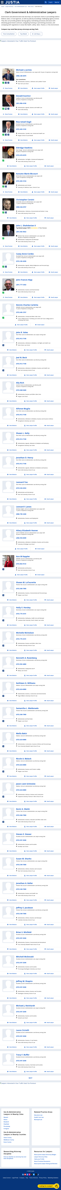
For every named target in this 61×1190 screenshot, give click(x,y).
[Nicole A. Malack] (8, 763)
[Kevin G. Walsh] (8, 814)
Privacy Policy (43, 1177)
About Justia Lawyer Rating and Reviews (45, 1163)
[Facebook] (27, 1174)
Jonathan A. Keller (24, 883)
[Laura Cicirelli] (8, 1035)
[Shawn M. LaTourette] (8, 587)
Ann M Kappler (23, 556)
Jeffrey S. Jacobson (24, 907)
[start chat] (56, 1186)
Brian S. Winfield (23, 932)
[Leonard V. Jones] (8, 511)
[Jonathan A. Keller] (8, 888)
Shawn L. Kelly (22, 433)
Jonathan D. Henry (24, 457)
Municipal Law (38, 1119)
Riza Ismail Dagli (23, 121)
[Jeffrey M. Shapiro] (8, 986)
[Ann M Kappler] (8, 561)
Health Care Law (39, 1117)
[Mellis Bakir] (8, 738)
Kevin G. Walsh (23, 809)
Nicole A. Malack (23, 758)
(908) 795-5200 (21, 514)
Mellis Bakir (21, 733)
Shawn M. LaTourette (26, 582)
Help (27, 1177)
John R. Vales (22, 332)
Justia (2, 6)
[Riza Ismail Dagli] (8, 126)
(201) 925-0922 (21, 232)
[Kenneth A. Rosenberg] (8, 663)
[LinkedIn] (23, 1174)
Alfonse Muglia (23, 408)
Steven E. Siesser (23, 834)
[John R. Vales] (8, 337)
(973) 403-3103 (21, 129)
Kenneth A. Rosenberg (26, 658)
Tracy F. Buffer (22, 1054)
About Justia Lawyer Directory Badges (45, 1154)
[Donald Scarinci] (8, 101)
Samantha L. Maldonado (27, 708)
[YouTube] (25, 1174)
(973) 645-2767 (21, 312)
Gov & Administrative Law (21, 6)
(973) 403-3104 (21, 181)
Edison (5, 1119)
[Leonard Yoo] (8, 487)
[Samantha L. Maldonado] (8, 713)
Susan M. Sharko (23, 858)
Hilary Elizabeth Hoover (27, 530)
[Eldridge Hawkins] (8, 152)
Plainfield (6, 1124)
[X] (36, 1174)
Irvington (6, 1128)
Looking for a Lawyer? (46, 1186)
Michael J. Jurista (24, 70)
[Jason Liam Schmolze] (8, 788)
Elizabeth (6, 1122)
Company (21, 1177)
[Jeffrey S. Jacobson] (8, 912)
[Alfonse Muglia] (8, 413)
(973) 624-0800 (21, 689)
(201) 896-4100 (21, 103)
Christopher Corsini (25, 199)
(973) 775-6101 (21, 614)
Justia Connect (7, 1177)
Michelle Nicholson (25, 632)
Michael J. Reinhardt (25, 1005)
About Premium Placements (42, 1161)
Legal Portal (15, 1177)
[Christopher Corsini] (8, 204)
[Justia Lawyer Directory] (12, 2)
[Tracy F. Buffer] (8, 1059)
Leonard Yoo (22, 482)
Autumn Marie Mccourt (27, 173)
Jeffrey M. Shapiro (24, 981)
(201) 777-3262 (21, 285)
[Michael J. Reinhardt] (8, 1010)
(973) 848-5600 (21, 390)
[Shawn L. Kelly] (8, 438)
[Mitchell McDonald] (8, 961)
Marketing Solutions (53, 1177)
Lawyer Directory (9, 6)
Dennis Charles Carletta (27, 305)
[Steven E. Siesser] (8, 839)
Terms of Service (33, 1177)
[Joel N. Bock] (8, 362)
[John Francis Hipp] (8, 284)
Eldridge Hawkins (24, 147)
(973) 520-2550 (21, 488)
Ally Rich (20, 382)
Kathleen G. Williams (25, 683)
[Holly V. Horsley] (8, 612)
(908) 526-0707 (21, 207)
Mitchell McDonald (25, 956)
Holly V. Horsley (23, 607)
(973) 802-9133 (21, 564)
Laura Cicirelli (22, 1030)
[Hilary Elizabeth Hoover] (8, 535)
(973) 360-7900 (21, 589)
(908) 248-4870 (21, 76)
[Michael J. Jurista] (8, 75)
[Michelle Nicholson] (8, 637)
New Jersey (31, 6)
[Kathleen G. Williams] (8, 688)
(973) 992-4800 (21, 664)
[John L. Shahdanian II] (8, 230)
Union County (8, 1137)
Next (30, 1078)
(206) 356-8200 (21, 538)
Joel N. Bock (21, 357)
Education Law (38, 1115)
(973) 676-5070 (21, 155)
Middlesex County (9, 1140)
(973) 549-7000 (21, 865)
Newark (6, 1117)
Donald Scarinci (23, 96)
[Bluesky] (34, 1174)
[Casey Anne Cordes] (8, 258)
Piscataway (7, 1126)
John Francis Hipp (24, 279)
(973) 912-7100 (21, 339)
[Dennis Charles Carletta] (8, 310)
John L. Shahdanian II (26, 225)
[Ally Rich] (8, 387)
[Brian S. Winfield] (8, 937)
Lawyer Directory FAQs (40, 1157)
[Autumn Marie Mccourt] (8, 178)
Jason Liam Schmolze (25, 783)
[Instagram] (29, 1174)
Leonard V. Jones (23, 506)
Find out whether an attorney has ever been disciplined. (15, 1157)
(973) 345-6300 (21, 261)
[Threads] (32, 1174)
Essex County (7, 1142)
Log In (50, 2)
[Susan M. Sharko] (8, 863)
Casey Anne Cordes (25, 253)
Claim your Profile (39, 1159)
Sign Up (57, 2)
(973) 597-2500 (21, 840)
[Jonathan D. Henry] (8, 462)
